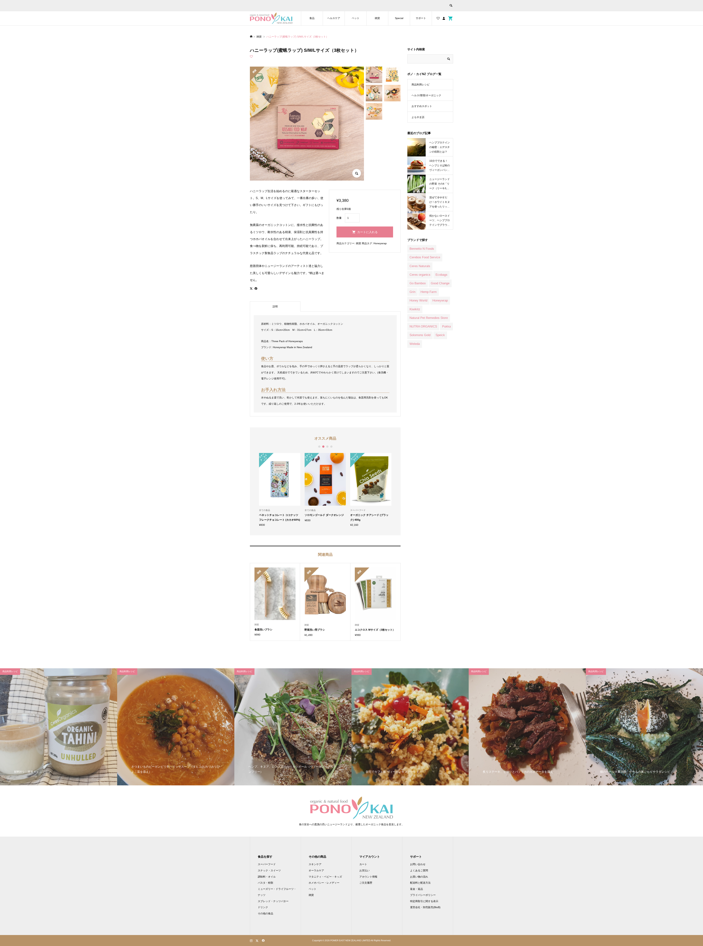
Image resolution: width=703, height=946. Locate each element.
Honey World (418, 300)
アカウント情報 (368, 876)
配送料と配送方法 (420, 882)
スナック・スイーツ (269, 870)
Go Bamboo (418, 283)
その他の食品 (265, 913)
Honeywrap (380, 243)
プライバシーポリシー (423, 894)
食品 (312, 18)
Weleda (415, 344)
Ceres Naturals (420, 266)
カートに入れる (367, 232)
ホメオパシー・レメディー (324, 882)
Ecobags (441, 274)
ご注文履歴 (365, 882)
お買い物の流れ (419, 876)
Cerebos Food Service (425, 257)
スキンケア (315, 864)
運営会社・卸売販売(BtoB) (425, 907)
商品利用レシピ (420, 84)
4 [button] (331, 446)
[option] (279, 489)
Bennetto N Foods (422, 248)
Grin (412, 292)
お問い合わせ (417, 864)
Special (399, 18)
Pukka (446, 326)
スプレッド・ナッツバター (273, 901)
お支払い (364, 870)
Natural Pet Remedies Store (429, 318)
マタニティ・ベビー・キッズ (325, 876)
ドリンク (263, 907)
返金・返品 (416, 888)
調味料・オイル (267, 876)
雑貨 (377, 18)
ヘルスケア (333, 18)
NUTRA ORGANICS (423, 326)
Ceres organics (420, 274)
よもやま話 (418, 117)
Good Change (440, 283)
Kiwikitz (415, 309)
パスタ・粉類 (265, 882)
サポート (421, 18)
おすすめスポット (422, 106)
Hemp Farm (429, 292)
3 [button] (327, 446)
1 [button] (319, 446)
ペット (355, 18)
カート (363, 864)
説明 (275, 306)
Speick (440, 335)
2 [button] (323, 446)
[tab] (275, 306)
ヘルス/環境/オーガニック (426, 95)
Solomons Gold (420, 335)
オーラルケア (316, 870)
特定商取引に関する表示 (424, 901)
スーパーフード (267, 864)
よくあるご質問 (419, 870)
